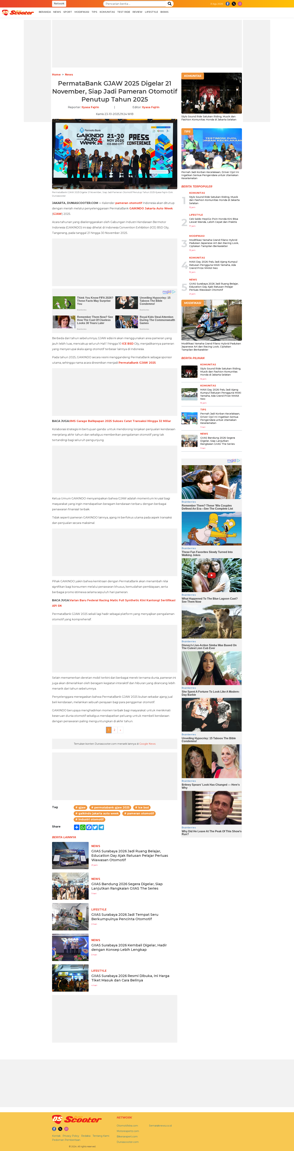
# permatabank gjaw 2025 (110, 807)
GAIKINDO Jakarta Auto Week (151, 208)
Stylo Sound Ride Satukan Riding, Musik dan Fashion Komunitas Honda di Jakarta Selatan (208, 118)
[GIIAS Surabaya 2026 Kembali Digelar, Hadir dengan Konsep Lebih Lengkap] (70, 947)
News (57, 11)
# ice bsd (142, 807)
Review (137, 11)
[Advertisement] (37, 71)
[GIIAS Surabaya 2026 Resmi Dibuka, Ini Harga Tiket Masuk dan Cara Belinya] (70, 977)
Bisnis (164, 11)
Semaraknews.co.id (160, 1125)
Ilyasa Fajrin (90, 107)
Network (59, 3)
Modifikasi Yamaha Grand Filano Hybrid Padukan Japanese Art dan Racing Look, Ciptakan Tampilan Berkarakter (214, 243)
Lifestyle (151, 11)
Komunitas (107, 11)
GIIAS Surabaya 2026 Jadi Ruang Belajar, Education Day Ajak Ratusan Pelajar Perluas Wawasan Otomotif (129, 855)
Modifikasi (82, 11)
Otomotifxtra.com (127, 1125)
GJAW (57, 214)
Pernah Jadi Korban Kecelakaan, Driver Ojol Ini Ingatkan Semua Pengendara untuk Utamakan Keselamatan (210, 175)
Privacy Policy (71, 1135)
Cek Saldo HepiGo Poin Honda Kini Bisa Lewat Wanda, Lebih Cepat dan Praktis (213, 220)
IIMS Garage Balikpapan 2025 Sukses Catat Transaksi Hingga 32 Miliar (120, 421)
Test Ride (123, 11)
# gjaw (80, 807)
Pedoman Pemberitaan (66, 1139)
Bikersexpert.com (127, 1136)
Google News (147, 743)
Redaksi (86, 1135)
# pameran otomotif (139, 813)
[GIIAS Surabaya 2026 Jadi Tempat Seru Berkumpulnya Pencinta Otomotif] (70, 916)
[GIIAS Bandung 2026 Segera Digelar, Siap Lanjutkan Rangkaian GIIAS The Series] (70, 886)
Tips (94, 11)
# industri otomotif (89, 819)
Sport (67, 11)
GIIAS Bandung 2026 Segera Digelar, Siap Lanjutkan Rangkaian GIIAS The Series (217, 440)
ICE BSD (128, 343)
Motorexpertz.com (128, 1131)
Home (56, 74)
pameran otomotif (128, 203)
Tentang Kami (101, 1135)
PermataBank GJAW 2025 (137, 362)
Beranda (45, 11)
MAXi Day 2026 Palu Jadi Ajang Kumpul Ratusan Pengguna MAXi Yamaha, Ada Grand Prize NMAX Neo (213, 264)
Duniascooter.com (128, 1142)
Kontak (56, 1135)
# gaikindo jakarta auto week (97, 813)
